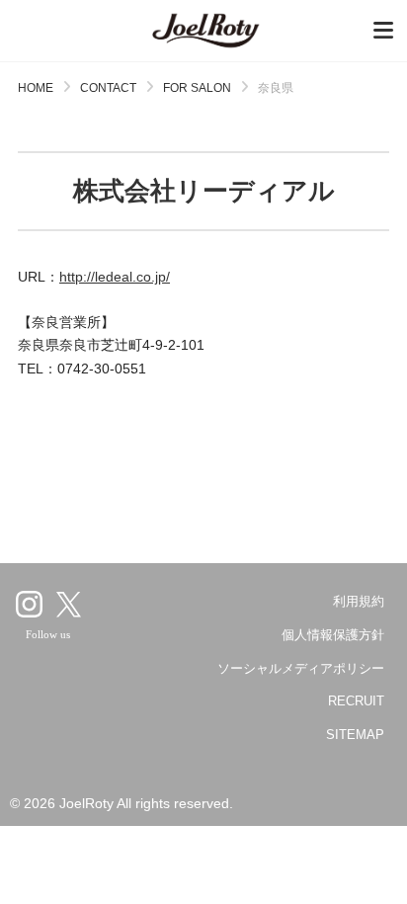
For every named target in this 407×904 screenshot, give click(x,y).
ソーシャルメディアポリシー (300, 668)
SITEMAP (355, 734)
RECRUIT (356, 701)
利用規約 (358, 601)
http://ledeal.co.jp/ (114, 277)
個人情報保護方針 (333, 634)
